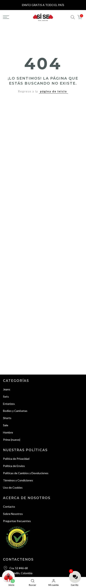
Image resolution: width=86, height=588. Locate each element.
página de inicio (53, 91)
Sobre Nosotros (13, 513)
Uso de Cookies (13, 487)
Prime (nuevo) (11, 439)
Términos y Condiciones (18, 480)
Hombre (8, 432)
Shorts (7, 418)
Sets (6, 396)
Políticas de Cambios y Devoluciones (25, 473)
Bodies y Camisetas (15, 410)
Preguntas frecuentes (17, 521)
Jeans (6, 389)
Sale (5, 425)
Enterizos (9, 403)
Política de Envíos (14, 466)
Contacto (9, 506)
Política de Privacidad (16, 458)
